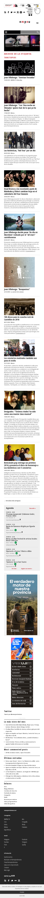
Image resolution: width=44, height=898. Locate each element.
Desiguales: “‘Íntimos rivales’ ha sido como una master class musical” (20, 412)
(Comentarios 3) (20, 333)
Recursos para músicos (10, 799)
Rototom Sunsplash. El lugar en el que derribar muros (21, 765)
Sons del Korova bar (19, 703)
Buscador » (32, 508)
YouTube (6, 842)
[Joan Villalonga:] (19, 75)
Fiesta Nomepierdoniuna (10, 862)
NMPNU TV (13, 80)
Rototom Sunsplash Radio (21, 679)
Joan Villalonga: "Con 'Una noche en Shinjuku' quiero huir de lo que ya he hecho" (20, 108)
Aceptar (22, 892)
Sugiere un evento (26, 568)
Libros (5, 824)
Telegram (24, 842)
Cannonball (16, 673)
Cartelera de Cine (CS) (10, 791)
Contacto (6, 867)
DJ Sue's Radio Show (19, 666)
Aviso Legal (7, 870)
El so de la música (18, 682)
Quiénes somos (8, 857)
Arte (5, 787)
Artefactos (16, 669)
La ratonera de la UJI (19, 700)
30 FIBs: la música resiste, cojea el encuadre (18, 752)
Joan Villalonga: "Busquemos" (17, 289)
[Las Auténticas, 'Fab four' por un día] (19, 148)
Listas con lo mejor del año (11, 865)
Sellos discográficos (9, 804)
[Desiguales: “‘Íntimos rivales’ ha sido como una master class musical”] (19, 409)
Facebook (24, 839)
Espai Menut (7, 830)
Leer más (22, 895)
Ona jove (15, 685)
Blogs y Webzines (9, 789)
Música (12, 113)
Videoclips (19, 80)
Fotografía (7, 795)
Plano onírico (16, 688)
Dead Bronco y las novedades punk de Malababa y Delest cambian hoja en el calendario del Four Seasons (20, 191)
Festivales (24, 827)
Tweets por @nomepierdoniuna (13, 714)
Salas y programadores (10, 801)
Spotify (24, 845)
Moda (23, 824)
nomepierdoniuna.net (10, 810)
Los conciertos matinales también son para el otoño (20, 359)
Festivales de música (10, 793)
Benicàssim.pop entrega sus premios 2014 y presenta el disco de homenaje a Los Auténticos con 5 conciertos (21, 465)
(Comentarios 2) (30, 251)
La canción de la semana (17, 292)
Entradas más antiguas (12, 501)
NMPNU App (7, 876)
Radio (5, 797)
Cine (5, 822)
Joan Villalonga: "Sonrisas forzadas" (19, 77)
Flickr (5, 845)
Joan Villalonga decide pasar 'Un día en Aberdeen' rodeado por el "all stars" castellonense (21, 235)
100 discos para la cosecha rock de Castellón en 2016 (18, 318)
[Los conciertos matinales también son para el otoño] (19, 356)
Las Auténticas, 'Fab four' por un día (19, 150)
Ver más (14, 568)
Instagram (6, 839)
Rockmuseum (16, 676)
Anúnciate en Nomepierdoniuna (12, 860)
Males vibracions (18, 697)
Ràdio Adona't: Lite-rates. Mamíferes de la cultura (20, 693)
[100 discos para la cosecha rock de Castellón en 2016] (19, 315)
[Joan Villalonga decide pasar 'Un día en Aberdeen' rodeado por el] (19, 230)
